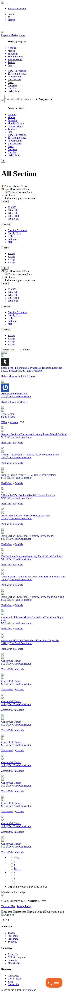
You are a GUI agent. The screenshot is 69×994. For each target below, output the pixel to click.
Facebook (13, 935)
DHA (4, 422)
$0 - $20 (12, 207)
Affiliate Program (16, 957)
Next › (17, 869)
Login (11, 14)
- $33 (21, 422)
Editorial (12, 239)
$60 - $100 (13, 216)
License (6, 224)
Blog (10, 981)
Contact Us (13, 984)
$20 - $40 (12, 210)
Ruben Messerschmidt (12, 376)
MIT (10, 242)
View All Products (17, 70)
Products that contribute (20, 192)
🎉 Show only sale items (14, 186)
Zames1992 (7, 669)
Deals (10, 82)
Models (23, 402)
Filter (5, 268)
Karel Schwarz (8, 402)
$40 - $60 (12, 213)
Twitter (11, 933)
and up (11, 253)
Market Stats (14, 963)
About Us (13, 954)
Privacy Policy (24, 906)
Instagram (13, 938)
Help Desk (13, 975)
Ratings (6, 329)
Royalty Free (14, 233)
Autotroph (31, 990)
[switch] (29, 186)
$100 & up (13, 218)
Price (5, 201)
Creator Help (14, 978)
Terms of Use (8, 906)
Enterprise (13, 960)
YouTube (12, 941)
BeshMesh (6, 442)
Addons (31, 376)
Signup (11, 19)
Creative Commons (17, 230)
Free (10, 65)
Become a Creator (17, 8)
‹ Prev (17, 857)
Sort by (26, 349)
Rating (6, 248)
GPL (10, 236)
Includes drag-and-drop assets (20, 198)
